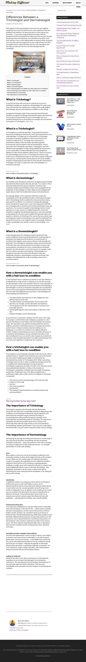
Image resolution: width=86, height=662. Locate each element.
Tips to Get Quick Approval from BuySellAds (72, 112)
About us (26, 646)
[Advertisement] (29, 593)
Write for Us (55, 646)
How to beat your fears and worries (68, 61)
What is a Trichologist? (14, 82)
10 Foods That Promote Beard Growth (68, 25)
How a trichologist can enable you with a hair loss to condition (26, 90)
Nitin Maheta (22, 623)
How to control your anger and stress (68, 77)
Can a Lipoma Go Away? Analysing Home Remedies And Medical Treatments (67, 35)
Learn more (29, 121)
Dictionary (62, 646)
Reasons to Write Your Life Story (67, 69)
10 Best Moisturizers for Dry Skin (67, 22)
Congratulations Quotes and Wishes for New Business (74, 138)
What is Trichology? (13, 80)
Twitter (18, 630)
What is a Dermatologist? (15, 86)
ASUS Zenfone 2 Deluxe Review (74, 125)
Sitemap (68, 646)
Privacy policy (40, 646)
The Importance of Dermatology (17, 94)
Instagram (25, 630)
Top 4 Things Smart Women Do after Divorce (74, 149)
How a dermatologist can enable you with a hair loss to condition (27, 88)
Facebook (12, 630)
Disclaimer (48, 646)
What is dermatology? (14, 84)
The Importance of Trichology (16, 92)
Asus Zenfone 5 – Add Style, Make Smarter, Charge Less (73, 100)
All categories (19, 646)
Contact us (33, 646)
